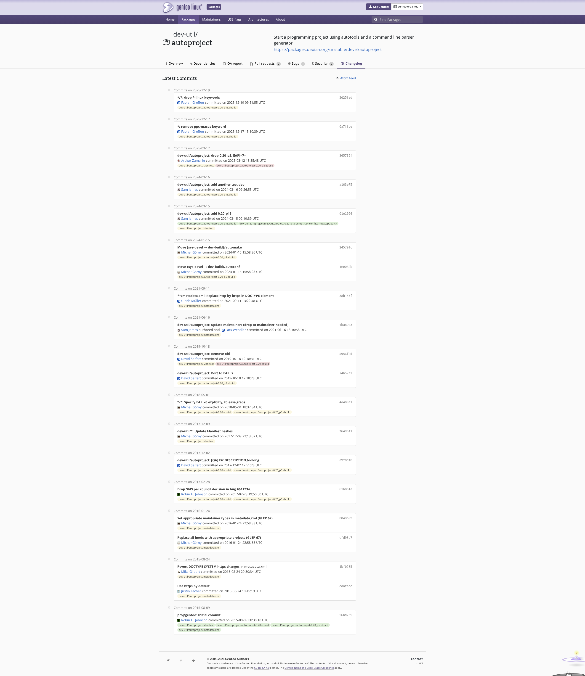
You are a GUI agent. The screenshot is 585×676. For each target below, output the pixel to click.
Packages (188, 19)
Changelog (353, 63)
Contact (417, 659)
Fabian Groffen (192, 102)
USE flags (235, 19)
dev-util (184, 34)
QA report (234, 63)
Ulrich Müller (191, 300)
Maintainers (211, 19)
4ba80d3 (345, 325)
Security (323, 63)
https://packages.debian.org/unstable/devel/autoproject (328, 49)
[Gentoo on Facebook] (181, 660)
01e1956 (345, 213)
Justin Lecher (191, 591)
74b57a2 (345, 373)
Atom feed (347, 78)
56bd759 (345, 615)
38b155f (345, 296)
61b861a (345, 489)
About (280, 19)
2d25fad (345, 97)
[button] (378, 6)
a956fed (345, 354)
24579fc (345, 247)
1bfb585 (345, 566)
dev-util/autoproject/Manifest (196, 165)
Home (170, 19)
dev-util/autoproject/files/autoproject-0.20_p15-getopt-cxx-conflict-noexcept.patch (288, 223)
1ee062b (345, 267)
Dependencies (204, 63)
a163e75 (345, 184)
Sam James (189, 189)
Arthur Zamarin (193, 160)
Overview (175, 63)
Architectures (258, 19)
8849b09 (345, 518)
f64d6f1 (345, 431)
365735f (345, 155)
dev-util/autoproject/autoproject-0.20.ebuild (243, 363)
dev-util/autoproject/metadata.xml (199, 305)
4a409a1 (345, 402)
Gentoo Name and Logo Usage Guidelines (309, 667)
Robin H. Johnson (194, 494)
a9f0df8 (345, 460)
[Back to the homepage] (182, 7)
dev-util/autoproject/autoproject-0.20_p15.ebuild (208, 107)
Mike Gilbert (190, 571)
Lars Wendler (236, 329)
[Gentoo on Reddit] (193, 660)
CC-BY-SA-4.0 (261, 667)
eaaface (345, 586)
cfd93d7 (345, 537)
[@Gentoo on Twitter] (168, 660)
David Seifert (191, 358)
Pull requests (266, 63)
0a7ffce (345, 126)
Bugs (297, 63)
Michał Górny (191, 252)
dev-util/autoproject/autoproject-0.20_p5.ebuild (245, 165)
